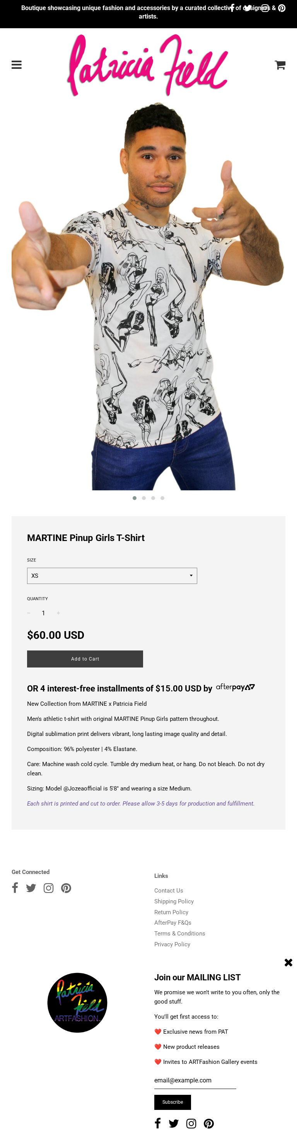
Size (31, 560)
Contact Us (168, 890)
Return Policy (171, 912)
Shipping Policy (174, 901)
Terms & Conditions (179, 933)
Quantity (37, 598)
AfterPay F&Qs (172, 922)
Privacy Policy (172, 944)
